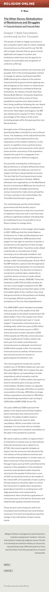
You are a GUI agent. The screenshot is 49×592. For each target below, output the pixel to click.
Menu (25, 11)
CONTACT (8, 570)
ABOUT (7, 564)
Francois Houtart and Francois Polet (23, 26)
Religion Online (19, 4)
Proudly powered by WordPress (16, 586)
